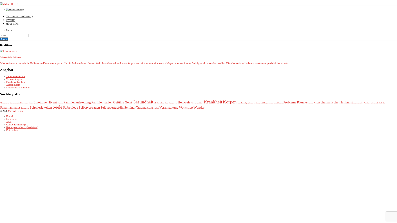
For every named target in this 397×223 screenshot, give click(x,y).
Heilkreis (184, 102)
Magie (265, 103)
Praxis (280, 103)
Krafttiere (199, 103)
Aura (7, 103)
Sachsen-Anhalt (313, 103)
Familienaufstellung (15, 82)
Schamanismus (10, 107)
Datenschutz (12, 130)
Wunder (199, 107)
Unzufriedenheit (153, 108)
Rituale (302, 102)
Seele (57, 107)
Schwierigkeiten (41, 107)
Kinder (193, 103)
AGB (9, 121)
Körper (229, 101)
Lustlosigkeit (258, 103)
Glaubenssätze (159, 103)
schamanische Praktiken (361, 103)
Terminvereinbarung (19, 16)
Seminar (130, 107)
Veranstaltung (168, 107)
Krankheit (213, 101)
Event (53, 102)
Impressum (11, 119)
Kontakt (10, 116)
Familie (60, 103)
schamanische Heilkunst (336, 102)
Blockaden (24, 103)
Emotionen (40, 102)
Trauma (141, 107)
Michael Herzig (15, 111)
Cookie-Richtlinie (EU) (17, 124)
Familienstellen (101, 102)
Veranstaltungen (14, 79)
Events (10, 20)
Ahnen (2, 103)
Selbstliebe (70, 107)
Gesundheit (143, 101)
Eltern (31, 103)
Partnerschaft (273, 103)
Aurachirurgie (13, 84)
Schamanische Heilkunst (18, 87)
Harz (166, 103)
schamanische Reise (378, 103)
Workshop (186, 107)
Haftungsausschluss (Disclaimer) (22, 127)
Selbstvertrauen (89, 107)
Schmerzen (25, 108)
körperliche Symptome (244, 103)
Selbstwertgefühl (112, 107)
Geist (128, 102)
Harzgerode (173, 103)
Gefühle (118, 102)
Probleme (289, 102)
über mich (12, 23)
